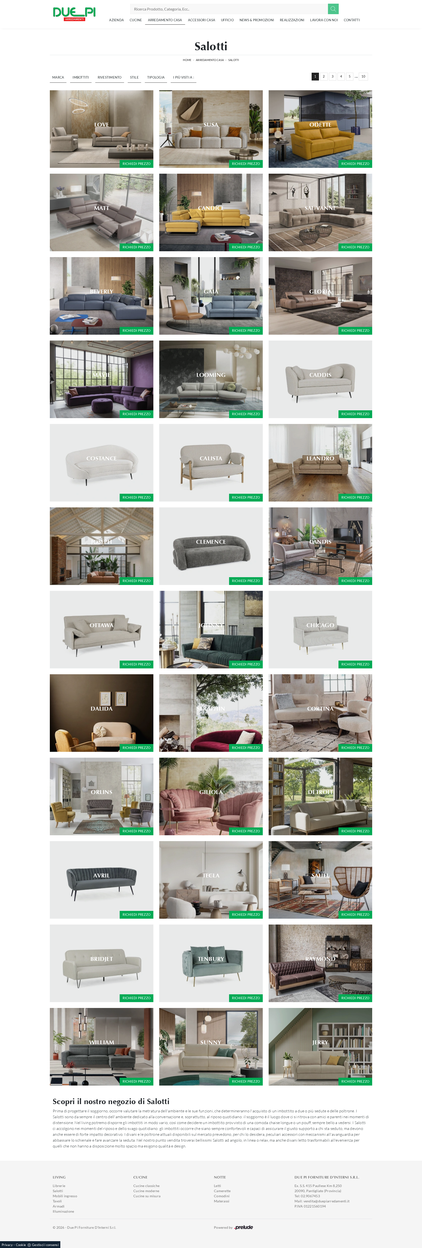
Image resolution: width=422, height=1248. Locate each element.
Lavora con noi (324, 20)
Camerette (222, 1191)
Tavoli (57, 1201)
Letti (217, 1186)
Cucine (136, 20)
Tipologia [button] (156, 77)
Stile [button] (134, 77)
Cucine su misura (146, 1196)
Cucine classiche (146, 1186)
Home (187, 59)
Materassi (221, 1201)
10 (363, 76)
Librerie (59, 1186)
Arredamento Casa (165, 20)
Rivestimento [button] (110, 77)
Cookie (21, 1245)
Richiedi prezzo (136, 164)
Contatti (352, 20)
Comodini (222, 1196)
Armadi (59, 1206)
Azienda (116, 20)
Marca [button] (58, 77)
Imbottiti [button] (81, 77)
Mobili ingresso (65, 1196)
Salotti (233, 59)
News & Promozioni (257, 20)
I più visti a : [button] (183, 77)
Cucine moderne (146, 1191)
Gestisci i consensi (45, 1245)
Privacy (7, 1245)
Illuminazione (63, 1211)
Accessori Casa (201, 20)
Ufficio (227, 20)
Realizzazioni (292, 20)
